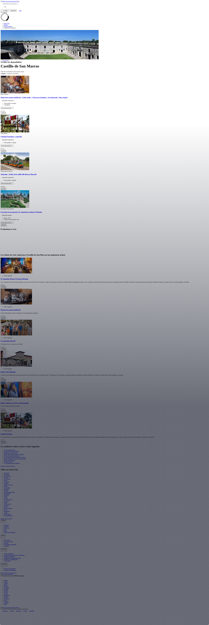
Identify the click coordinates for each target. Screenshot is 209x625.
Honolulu (6, 489)
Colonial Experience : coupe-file (11, 136)
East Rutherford (8, 515)
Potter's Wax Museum (9, 460)
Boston (6, 486)
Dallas (5, 509)
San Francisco (7, 476)
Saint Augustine (8, 499)
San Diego (6, 482)
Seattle (5, 496)
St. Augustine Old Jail (9, 450)
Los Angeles (7, 479)
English (6, 580)
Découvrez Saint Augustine (8, 466)
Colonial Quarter (8, 461)
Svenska (6, 603)
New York (6, 473)
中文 (5, 604)
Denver (6, 507)
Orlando (6, 483)
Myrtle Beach (7, 514)
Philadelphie (7, 493)
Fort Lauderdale (8, 508)
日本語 (6, 597)
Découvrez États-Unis (6, 518)
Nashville (6, 495)
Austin (5, 512)
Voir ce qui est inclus (6, 108)
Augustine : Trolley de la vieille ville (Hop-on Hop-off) (18, 174)
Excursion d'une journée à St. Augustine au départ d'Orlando (21, 212)
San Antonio (7, 487)
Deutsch (6, 586)
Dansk (5, 585)
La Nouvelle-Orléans (9, 492)
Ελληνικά (6, 588)
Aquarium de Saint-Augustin (11, 451)
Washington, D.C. (8, 484)
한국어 (6, 592)
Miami (5, 480)
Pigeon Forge (7, 504)
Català (5, 582)
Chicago (6, 477)
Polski (5, 600)
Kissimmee (7, 511)
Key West (6, 501)
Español (6, 589)
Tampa (5, 502)
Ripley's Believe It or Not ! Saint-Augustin (15, 458)
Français (6, 590)
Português (6, 598)
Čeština (6, 583)
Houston (6, 490)
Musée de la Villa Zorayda (11, 453)
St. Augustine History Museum (12, 463)
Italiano (6, 594)
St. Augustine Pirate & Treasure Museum (14, 457)
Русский (6, 601)
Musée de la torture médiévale (11, 456)
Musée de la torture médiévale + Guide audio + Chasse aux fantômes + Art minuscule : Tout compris (34, 97)
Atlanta (6, 498)
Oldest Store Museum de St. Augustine (14, 454)
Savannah (6, 505)
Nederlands (7, 595)
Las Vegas (6, 474)
